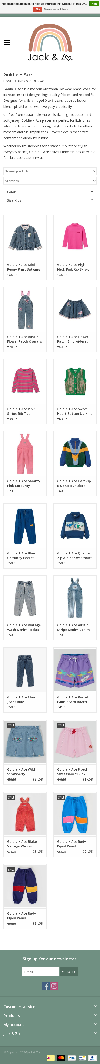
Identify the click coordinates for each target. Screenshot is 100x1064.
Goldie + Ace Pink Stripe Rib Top (21, 411)
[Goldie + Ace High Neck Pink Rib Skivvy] (75, 237)
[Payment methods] (50, 1058)
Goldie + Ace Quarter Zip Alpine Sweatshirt (74, 555)
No (38, 9)
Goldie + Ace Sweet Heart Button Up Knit (74, 411)
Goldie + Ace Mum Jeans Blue (21, 699)
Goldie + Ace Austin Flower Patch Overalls (24, 339)
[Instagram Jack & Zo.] (54, 986)
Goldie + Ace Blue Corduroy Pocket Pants (21, 555)
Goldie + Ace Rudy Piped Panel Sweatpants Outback (24, 915)
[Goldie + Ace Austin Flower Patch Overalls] (25, 309)
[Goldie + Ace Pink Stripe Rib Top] (25, 381)
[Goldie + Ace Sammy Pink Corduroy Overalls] (25, 453)
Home (7, 81)
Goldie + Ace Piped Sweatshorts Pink (72, 771)
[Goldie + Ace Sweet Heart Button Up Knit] (75, 381)
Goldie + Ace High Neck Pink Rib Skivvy (73, 266)
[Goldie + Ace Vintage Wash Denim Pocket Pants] (25, 597)
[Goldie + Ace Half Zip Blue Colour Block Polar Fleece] (75, 453)
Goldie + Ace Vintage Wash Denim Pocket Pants (24, 627)
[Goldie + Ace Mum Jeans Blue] (25, 669)
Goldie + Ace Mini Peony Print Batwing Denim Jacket (23, 267)
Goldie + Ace (36, 81)
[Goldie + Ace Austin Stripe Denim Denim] (75, 597)
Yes (94, 4)
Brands (19, 81)
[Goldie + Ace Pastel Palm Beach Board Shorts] (75, 669)
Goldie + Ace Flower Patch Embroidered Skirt (72, 339)
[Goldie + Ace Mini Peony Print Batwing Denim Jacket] (25, 237)
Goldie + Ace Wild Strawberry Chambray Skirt (21, 771)
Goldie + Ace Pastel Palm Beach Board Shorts (72, 699)
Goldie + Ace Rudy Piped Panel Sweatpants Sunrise (73, 844)
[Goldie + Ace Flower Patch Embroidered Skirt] (75, 309)
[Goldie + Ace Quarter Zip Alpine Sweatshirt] (75, 525)
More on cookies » (56, 9)
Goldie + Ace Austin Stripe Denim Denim (73, 627)
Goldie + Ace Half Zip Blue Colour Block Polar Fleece (74, 483)
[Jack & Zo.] (57, 42)
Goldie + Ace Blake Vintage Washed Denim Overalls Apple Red (24, 844)
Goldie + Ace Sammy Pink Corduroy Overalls (23, 483)
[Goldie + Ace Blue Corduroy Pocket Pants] (25, 525)
